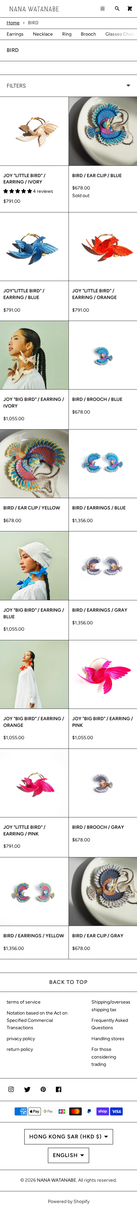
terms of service (24, 1002)
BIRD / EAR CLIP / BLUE (97, 175)
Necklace (43, 34)
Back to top (68, 982)
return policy (20, 1049)
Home (13, 23)
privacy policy (21, 1039)
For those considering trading (103, 1057)
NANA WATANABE (56, 1180)
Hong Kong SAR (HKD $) (65, 1136)
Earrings (15, 34)
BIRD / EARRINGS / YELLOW (33, 936)
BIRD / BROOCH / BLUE (97, 399)
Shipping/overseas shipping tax (110, 1005)
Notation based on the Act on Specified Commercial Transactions (37, 1020)
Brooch (88, 34)
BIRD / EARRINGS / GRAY (99, 610)
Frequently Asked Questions (109, 1024)
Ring (66, 34)
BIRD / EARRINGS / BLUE (99, 508)
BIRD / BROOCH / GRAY (98, 827)
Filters (16, 86)
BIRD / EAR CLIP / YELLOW (31, 508)
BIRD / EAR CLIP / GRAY (97, 936)
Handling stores (107, 1039)
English (65, 1155)
